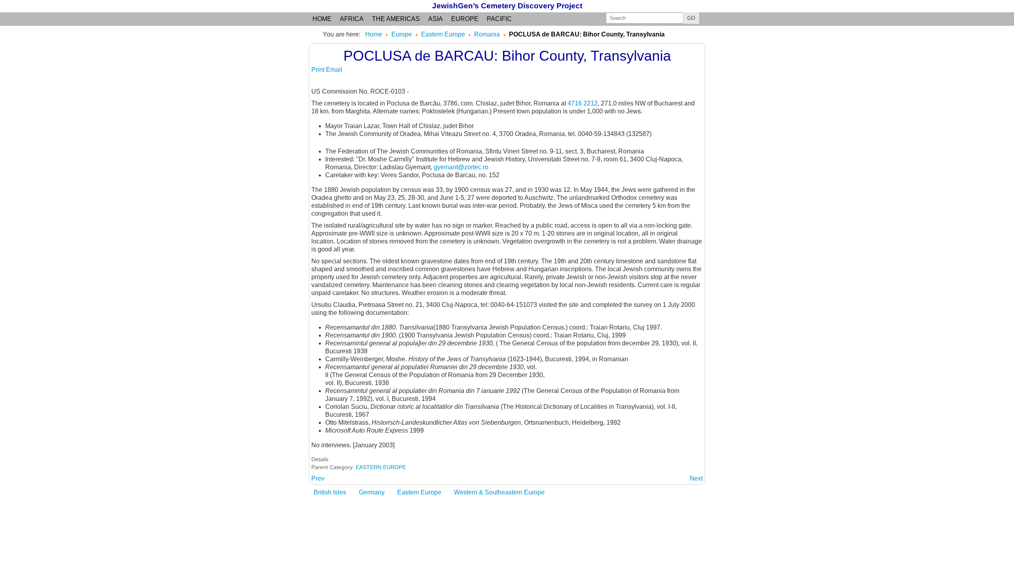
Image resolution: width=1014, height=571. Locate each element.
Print (318, 69)
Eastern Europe (419, 492)
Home (322, 18)
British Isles (330, 492)
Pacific (499, 18)
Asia (435, 18)
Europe (464, 18)
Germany (372, 492)
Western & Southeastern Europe (499, 492)
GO (691, 18)
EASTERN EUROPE (381, 467)
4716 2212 (583, 103)
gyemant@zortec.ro (461, 167)
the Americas (396, 18)
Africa (352, 18)
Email (334, 69)
